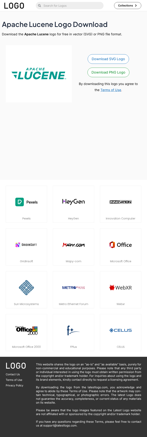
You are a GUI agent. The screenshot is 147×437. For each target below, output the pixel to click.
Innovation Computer (120, 218)
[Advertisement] (73, 142)
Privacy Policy (14, 385)
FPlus (73, 347)
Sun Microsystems (26, 304)
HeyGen (73, 218)
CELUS (121, 347)
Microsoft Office (120, 261)
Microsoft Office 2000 (26, 347)
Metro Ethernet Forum (73, 304)
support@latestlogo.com (60, 425)
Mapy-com (73, 261)
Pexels (26, 218)
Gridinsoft (26, 261)
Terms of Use (110, 90)
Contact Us (13, 374)
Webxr (121, 304)
